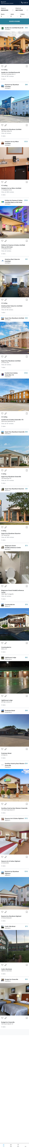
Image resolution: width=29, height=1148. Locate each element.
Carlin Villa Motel (10, 926)
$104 (26, 373)
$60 (26, 318)
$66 (26, 432)
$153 (26, 200)
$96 (26, 84)
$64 (26, 763)
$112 (26, 818)
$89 (26, 710)
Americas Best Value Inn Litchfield (11, 306)
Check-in (3, 8)
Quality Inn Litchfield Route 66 (14, 28)
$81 (26, 489)
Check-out (18, 8)
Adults (12, 14)
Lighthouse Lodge (10, 657)
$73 (26, 545)
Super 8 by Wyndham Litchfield (14, 318)
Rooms (2, 14)
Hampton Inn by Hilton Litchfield (11, 188)
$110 (26, 871)
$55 (26, 979)
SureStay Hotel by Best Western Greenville (14, 808)
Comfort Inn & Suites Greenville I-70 (12, 419)
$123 (26, 141)
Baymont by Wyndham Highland (11, 916)
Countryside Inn (10, 604)
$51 (26, 259)
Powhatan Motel (10, 710)
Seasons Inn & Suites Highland (14, 818)
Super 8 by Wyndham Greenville (14, 432)
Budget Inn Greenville (11, 979)
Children (22, 14)
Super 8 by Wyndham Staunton (14, 489)
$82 (26, 657)
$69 (26, 28)
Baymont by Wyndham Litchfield (11, 129)
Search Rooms (14, 21)
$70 (26, 604)
